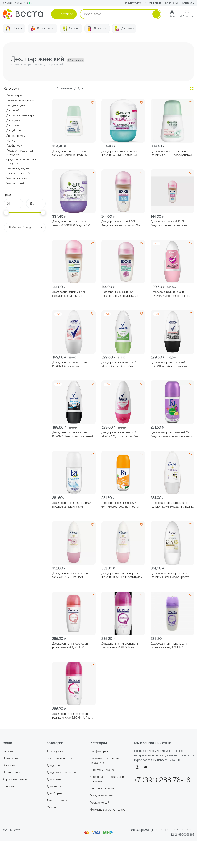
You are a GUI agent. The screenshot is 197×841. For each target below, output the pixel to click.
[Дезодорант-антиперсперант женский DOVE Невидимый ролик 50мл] (172, 472)
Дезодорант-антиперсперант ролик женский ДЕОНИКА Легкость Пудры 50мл (70, 645)
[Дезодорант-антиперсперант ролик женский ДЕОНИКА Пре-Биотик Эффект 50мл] (74, 683)
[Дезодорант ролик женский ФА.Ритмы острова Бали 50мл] (123, 472)
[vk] (145, 767)
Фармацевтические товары (107, 809)
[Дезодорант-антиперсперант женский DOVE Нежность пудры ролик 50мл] (123, 543)
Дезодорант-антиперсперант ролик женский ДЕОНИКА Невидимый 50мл (119, 645)
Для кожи (127, 28)
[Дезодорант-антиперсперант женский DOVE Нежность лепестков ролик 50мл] (74, 543)
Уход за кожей (15, 183)
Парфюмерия (45, 28)
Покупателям (132, 2)
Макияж (17, 28)
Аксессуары (14, 95)
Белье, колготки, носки (20, 100)
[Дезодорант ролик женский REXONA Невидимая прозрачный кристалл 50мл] (74, 402)
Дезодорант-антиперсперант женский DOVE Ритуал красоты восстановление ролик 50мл (170, 575)
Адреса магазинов (15, 779)
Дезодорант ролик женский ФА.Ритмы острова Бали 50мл (120, 504)
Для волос (100, 28)
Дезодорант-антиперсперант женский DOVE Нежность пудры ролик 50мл (121, 575)
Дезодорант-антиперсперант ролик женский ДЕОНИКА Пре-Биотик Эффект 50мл (72, 716)
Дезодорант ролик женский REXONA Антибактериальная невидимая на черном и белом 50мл (170, 364)
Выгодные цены (15, 105)
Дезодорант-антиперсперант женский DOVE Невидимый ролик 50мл (172, 505)
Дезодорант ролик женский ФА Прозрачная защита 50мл (71, 504)
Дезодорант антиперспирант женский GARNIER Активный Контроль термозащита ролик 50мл (120, 153)
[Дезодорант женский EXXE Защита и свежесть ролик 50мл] (123, 191)
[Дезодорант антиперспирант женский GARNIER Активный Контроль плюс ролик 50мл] (74, 121)
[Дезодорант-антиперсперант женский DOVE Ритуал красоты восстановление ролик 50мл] (172, 543)
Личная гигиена (16, 135)
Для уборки (13, 130)
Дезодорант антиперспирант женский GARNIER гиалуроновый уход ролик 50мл (171, 153)
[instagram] (137, 767)
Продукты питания (102, 769)
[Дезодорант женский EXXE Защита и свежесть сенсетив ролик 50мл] (172, 191)
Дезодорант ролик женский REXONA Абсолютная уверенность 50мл (69, 364)
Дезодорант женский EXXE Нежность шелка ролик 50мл (119, 293)
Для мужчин (13, 120)
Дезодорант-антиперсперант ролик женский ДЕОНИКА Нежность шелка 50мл (169, 645)
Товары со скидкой (18, 173)
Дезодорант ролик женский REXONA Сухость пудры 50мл (120, 434)
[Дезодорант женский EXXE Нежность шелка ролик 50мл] (123, 261)
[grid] (191, 88)
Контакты (188, 2)
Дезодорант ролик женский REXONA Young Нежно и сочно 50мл (170, 294)
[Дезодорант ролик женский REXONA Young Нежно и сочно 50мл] (172, 261)
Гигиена (74, 28)
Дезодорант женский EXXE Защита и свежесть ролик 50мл (121, 223)
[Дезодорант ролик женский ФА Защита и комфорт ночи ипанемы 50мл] (172, 402)
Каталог (15, 64)
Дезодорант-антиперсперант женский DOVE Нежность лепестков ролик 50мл (70, 575)
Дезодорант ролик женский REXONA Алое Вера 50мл (118, 364)
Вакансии (171, 2)
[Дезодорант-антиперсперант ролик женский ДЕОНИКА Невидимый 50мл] (123, 613)
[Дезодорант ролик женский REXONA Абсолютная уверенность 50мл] (74, 332)
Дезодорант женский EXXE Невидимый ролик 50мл (69, 293)
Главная (8, 751)
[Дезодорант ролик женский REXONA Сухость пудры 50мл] (123, 402)
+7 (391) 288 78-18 (15, 3)
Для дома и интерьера (20, 115)
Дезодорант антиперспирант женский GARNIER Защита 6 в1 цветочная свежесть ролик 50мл (72, 223)
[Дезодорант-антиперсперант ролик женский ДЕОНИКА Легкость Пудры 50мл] (74, 613)
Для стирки (13, 125)
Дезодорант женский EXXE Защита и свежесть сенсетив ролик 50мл (169, 223)
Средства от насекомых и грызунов (22, 161)
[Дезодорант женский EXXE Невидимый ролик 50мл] (74, 261)
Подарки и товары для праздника (20, 152)
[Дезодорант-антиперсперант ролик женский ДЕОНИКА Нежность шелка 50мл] (172, 613)
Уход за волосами (17, 178)
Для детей (12, 110)
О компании (153, 2)
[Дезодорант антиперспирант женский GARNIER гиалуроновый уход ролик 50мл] (172, 121)
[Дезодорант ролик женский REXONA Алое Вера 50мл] (123, 332)
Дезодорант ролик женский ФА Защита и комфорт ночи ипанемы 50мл (171, 434)
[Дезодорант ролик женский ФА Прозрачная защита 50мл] (74, 472)
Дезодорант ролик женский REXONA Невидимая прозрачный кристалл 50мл (72, 434)
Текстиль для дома (17, 168)
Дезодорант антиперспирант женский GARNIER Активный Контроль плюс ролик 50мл (70, 153)
